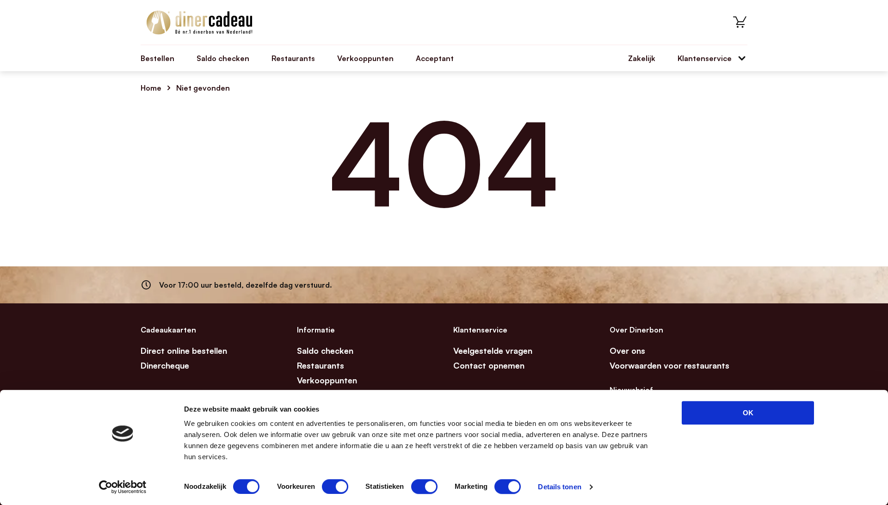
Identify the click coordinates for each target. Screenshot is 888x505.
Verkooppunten (365, 58)
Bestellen (157, 58)
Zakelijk (641, 58)
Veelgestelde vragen (492, 350)
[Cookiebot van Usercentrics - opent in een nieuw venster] (122, 487)
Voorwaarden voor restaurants (669, 365)
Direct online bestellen (184, 350)
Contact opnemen (488, 365)
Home (151, 87)
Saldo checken (223, 58)
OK (748, 413)
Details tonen (559, 487)
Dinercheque (165, 365)
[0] (740, 22)
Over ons (627, 350)
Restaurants (293, 58)
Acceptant (435, 58)
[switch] (335, 486)
